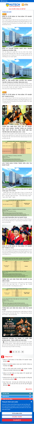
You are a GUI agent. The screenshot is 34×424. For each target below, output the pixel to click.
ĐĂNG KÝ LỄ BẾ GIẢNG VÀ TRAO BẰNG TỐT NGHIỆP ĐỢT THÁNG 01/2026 (17, 247)
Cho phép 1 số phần (17, 416)
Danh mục (4, 1)
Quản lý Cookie (9, 407)
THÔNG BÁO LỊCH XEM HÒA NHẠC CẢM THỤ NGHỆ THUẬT (17, 309)
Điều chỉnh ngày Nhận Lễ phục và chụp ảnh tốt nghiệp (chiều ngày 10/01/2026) (17, 190)
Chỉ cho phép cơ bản (17, 413)
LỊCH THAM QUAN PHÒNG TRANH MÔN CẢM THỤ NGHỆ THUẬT (17, 164)
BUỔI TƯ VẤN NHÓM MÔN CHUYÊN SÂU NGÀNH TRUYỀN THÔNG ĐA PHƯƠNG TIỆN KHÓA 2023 (17, 81)
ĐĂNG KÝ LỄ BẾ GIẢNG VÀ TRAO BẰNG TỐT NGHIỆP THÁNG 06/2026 (17, 17)
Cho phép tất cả (17, 420)
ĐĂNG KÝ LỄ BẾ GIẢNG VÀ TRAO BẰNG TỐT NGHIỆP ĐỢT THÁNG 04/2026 (17, 95)
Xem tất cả (29, 389)
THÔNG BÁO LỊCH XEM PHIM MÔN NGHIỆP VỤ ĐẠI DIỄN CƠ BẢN (17, 280)
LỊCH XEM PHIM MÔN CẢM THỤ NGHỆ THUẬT (14, 217)
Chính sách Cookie (6, 409)
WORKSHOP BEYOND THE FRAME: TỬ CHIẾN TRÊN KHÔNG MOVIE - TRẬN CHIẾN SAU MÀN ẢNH (17, 339)
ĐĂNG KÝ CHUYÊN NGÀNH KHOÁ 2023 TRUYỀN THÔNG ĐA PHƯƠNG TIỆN (17, 49)
